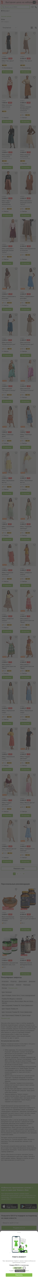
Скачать (19, 1275)
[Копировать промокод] (24, 1268)
